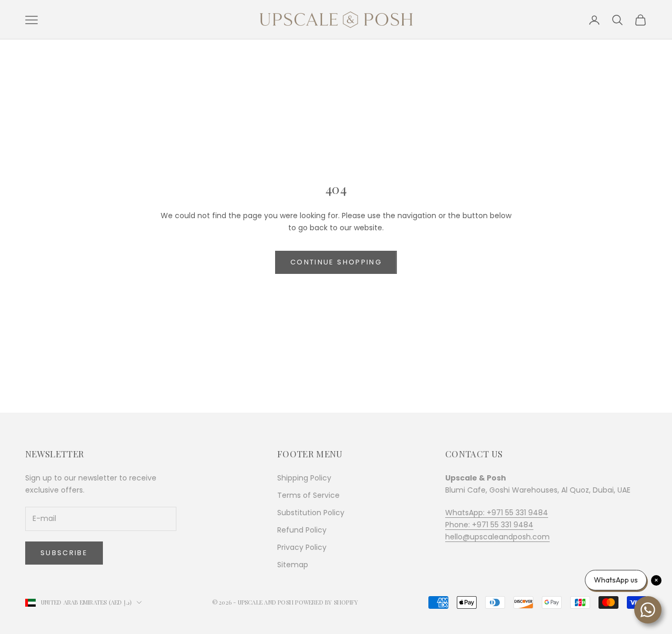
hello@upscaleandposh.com (497, 536)
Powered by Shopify (326, 602)
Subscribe (64, 553)
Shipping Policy (304, 478)
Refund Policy (302, 530)
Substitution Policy (310, 512)
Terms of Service (308, 495)
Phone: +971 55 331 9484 (489, 524)
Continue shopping (336, 262)
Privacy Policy (302, 547)
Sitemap (292, 564)
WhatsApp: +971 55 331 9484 (496, 512)
